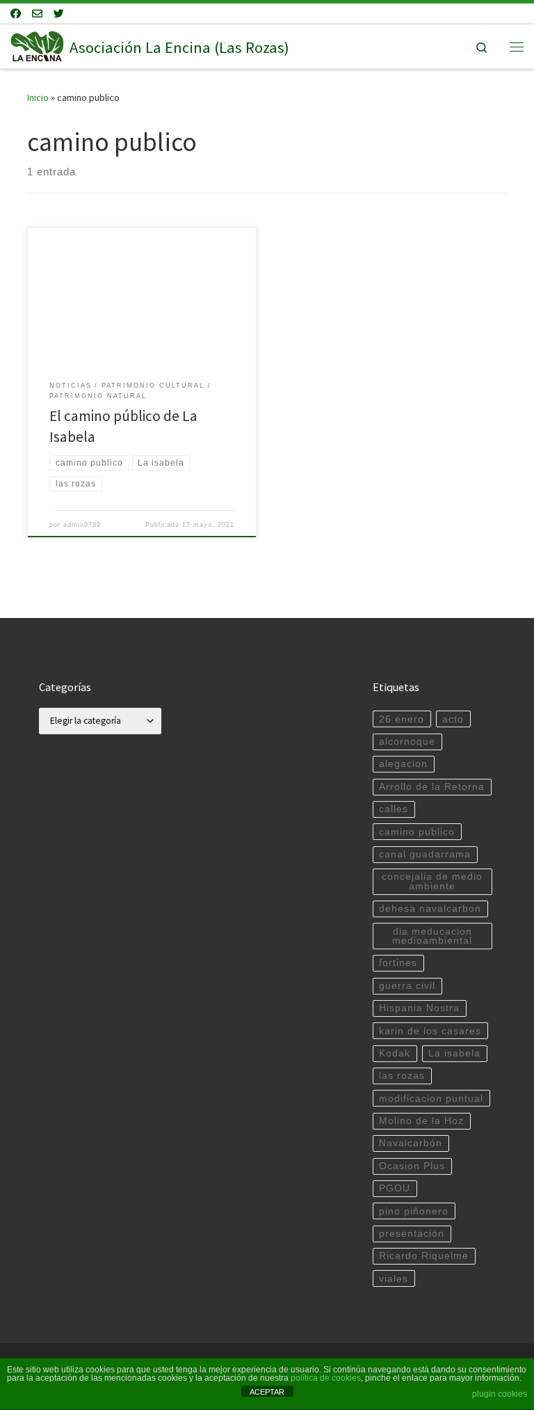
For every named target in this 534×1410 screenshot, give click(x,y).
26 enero (401, 719)
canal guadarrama (425, 854)
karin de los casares (430, 1031)
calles (393, 809)
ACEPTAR (267, 1392)
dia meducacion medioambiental (432, 936)
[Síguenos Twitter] (59, 14)
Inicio (38, 97)
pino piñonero (413, 1211)
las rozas (402, 1075)
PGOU (394, 1188)
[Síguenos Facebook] (15, 14)
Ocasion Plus (412, 1166)
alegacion (403, 764)
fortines (398, 963)
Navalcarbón (410, 1143)
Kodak (394, 1053)
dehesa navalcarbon (430, 908)
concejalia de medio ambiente (432, 881)
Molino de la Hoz (421, 1121)
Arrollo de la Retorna (432, 787)
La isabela (454, 1053)
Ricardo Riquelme (424, 1256)
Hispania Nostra (419, 1008)
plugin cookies (499, 1394)
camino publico (417, 832)
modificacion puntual (431, 1098)
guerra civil (407, 986)
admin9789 (82, 524)
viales (393, 1279)
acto (453, 719)
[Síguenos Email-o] (37, 14)
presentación (411, 1233)
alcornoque (407, 741)
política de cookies (326, 1378)
